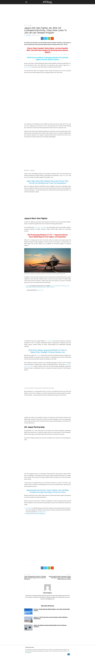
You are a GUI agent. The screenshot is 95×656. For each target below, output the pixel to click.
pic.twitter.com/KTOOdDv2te (47, 287)
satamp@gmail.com (41, 511)
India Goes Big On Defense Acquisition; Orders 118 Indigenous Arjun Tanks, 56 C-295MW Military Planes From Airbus (60, 578)
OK (68, 654)
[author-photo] (47, 591)
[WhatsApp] (48, 38)
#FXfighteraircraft (65, 285)
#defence (35, 287)
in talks (38, 355)
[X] (45, 38)
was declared (48, 341)
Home (25, 25)
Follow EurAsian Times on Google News (35, 513)
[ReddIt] (52, 38)
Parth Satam (28, 35)
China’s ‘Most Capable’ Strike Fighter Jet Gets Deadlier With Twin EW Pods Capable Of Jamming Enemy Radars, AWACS (47, 50)
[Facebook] (42, 38)
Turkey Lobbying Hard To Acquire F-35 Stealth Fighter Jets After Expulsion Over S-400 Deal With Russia (35, 578)
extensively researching (40, 227)
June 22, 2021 (40, 290)
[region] (47, 15)
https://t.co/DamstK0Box (55, 285)
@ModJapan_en (29, 287)
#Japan (27, 285)
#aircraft (39, 287)
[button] (26, 2)
